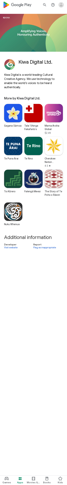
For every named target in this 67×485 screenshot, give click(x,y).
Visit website (11, 247)
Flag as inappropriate (44, 247)
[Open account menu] (61, 5)
